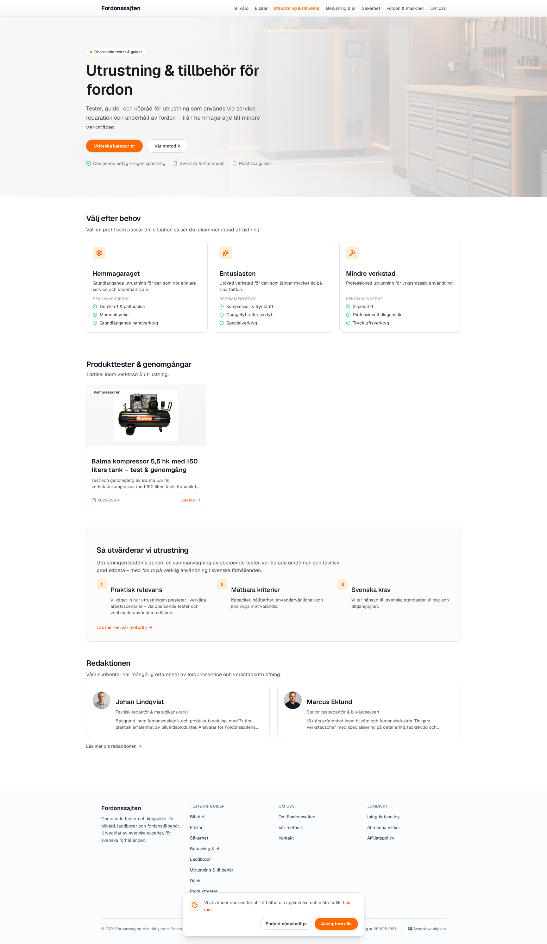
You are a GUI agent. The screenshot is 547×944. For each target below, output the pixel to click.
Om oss (438, 8)
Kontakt (286, 838)
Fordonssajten (121, 808)
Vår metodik (167, 146)
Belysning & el (340, 8)
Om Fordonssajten (297, 817)
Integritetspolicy (383, 817)
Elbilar (261, 8)
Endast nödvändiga (286, 924)
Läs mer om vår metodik (125, 627)
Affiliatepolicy (380, 838)
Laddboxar (200, 859)
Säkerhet (371, 8)
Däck (195, 881)
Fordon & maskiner (405, 8)
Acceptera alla (336, 924)
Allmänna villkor (383, 827)
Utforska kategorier (114, 146)
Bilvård (241, 8)
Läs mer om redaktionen (114, 746)
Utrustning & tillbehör (297, 8)
